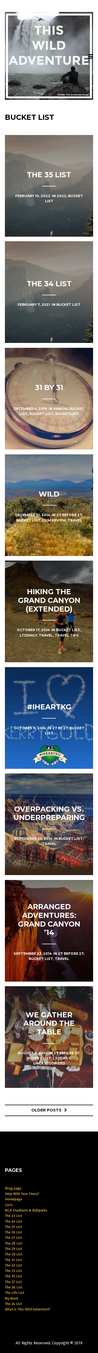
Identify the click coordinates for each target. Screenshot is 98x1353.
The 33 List (13, 1271)
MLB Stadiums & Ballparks (26, 1210)
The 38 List (13, 1287)
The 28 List (13, 1243)
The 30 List (13, 1254)
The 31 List (13, 1260)
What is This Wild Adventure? (28, 1309)
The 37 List (13, 1282)
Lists (9, 1205)
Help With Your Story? (22, 1194)
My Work (11, 1298)
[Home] (49, 56)
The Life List (14, 1293)
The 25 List (13, 1227)
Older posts (46, 1110)
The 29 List (13, 1249)
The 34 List (13, 1304)
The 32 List (13, 1265)
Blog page (13, 1188)
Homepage (13, 1199)
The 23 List (13, 1216)
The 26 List (13, 1232)
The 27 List (13, 1238)
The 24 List (13, 1221)
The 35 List (13, 1276)
